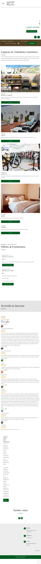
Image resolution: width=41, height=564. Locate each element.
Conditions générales (20, 557)
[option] (20, 23)
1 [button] (39, 20)
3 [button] (39, 23)
